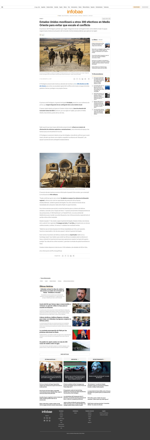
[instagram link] (50, 418)
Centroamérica (74, 7)
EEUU (41, 281)
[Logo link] (75, 12)
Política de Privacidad (104, 414)
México (65, 7)
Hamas (59, 281)
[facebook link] (44, 418)
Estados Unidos (50, 7)
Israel (46, 281)
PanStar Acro (85, 15)
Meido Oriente (53, 281)
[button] (2, 7)
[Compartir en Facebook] (77, 79)
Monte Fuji (80, 15)
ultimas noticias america (69, 281)
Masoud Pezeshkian (65, 15)
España (60, 7)
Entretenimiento (99, 7)
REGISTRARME (136, 7)
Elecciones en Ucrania (74, 15)
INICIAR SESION (145, 7)
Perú (69, 7)
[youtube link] (44, 421)
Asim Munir (90, 15)
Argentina (43, 7)
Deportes (93, 7)
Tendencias (106, 7)
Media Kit (89, 422)
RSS (61, 428)
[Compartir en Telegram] (85, 79)
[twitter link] (47, 418)
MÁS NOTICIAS (65, 354)
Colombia (56, 7)
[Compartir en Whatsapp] (74, 79)
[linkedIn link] (50, 421)
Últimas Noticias (86, 7)
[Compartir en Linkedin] (82, 79)
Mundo (80, 7)
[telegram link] (47, 421)
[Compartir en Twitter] (80, 79)
